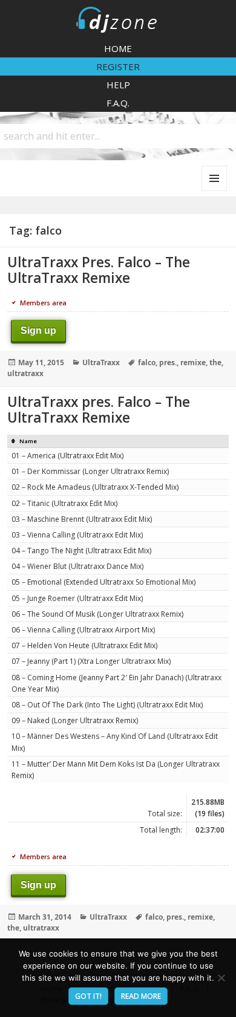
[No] (221, 978)
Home (118, 48)
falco (147, 362)
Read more (141, 996)
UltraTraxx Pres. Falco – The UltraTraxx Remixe (98, 270)
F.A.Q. (118, 103)
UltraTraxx (101, 362)
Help (118, 85)
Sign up (38, 330)
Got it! (88, 996)
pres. (168, 362)
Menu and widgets (214, 190)
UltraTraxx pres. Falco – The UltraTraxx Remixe (98, 409)
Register (118, 66)
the (215, 362)
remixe (193, 362)
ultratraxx (25, 373)
